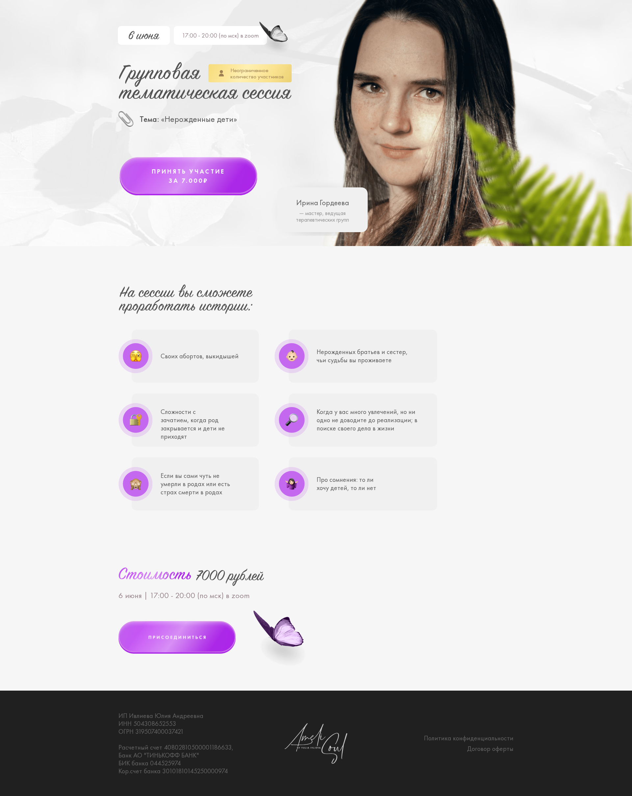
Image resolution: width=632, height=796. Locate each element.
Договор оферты (490, 748)
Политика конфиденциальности (469, 738)
